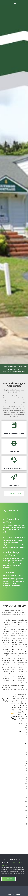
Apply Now (8, 878)
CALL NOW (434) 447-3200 (14, 493)
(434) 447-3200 (15, 369)
